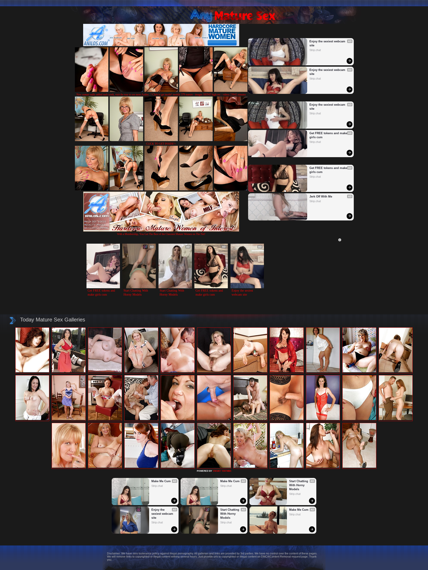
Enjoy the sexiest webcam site (327, 43)
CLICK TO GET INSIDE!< (161, 143)
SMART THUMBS (222, 471)
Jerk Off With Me (320, 196)
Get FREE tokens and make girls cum (328, 135)
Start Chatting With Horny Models (136, 292)
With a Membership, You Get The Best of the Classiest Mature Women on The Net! (161, 234)
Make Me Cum (161, 481)
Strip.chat (315, 50)
